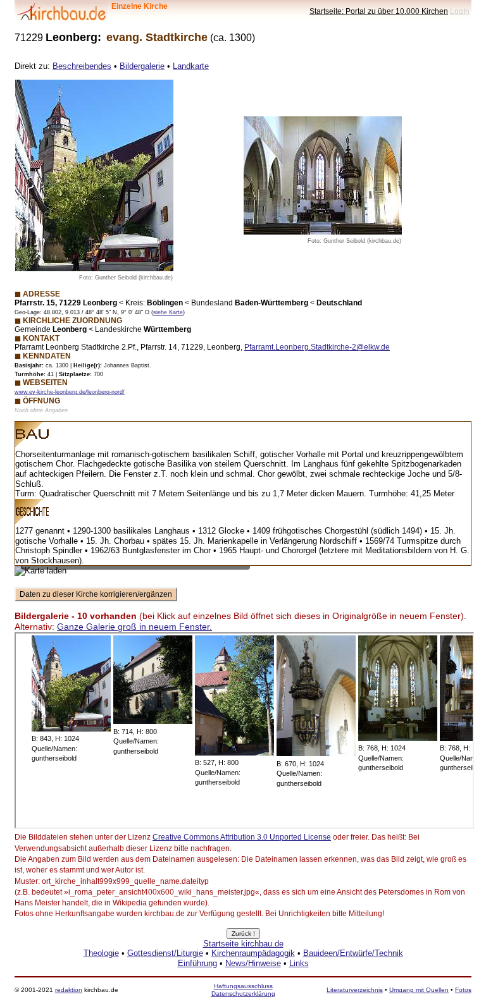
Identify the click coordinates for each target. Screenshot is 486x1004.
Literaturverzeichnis (355, 989)
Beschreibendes (82, 66)
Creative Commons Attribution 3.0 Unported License (242, 837)
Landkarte (191, 66)
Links (299, 963)
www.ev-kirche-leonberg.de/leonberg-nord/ (70, 392)
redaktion (68, 989)
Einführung (197, 963)
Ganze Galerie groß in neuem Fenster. (134, 626)
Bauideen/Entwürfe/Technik (353, 953)
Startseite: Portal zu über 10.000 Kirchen (378, 11)
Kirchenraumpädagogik (253, 953)
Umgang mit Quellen (419, 989)
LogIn (460, 11)
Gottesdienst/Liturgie (165, 953)
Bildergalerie (142, 66)
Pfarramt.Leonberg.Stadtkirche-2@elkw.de (317, 347)
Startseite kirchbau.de (243, 943)
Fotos (463, 989)
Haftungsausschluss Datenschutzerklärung (243, 990)
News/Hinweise (253, 963)
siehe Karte (168, 312)
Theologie (101, 953)
